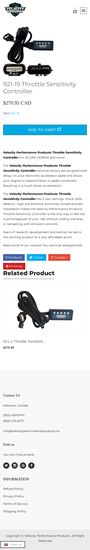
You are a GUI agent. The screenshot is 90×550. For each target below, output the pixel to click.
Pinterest (15, 266)
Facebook (14, 257)
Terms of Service (15, 504)
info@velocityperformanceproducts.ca (31, 431)
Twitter (38, 257)
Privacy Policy (13, 496)
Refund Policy (13, 489)
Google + (61, 257)
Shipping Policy (14, 511)
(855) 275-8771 (13, 421)
